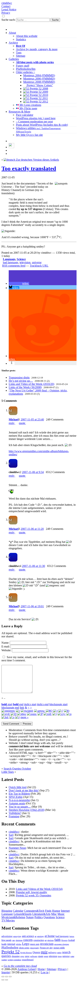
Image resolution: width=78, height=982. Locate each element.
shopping (16, 956)
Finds (48, 910)
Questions (49, 917)
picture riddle (59, 948)
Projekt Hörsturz (26, 953)
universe (37, 262)
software (33, 956)
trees (60, 956)
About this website (26, 35)
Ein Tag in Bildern (19, 793)
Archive (13, 42)
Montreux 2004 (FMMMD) (39, 75)
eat (46, 940)
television (25, 262)
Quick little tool (17, 787)
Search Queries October (17, 768)
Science (21, 259)
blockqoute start (58, 704)
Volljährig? (15, 813)
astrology (40, 936)
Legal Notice (8, 9)
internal (11, 944)
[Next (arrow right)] (6, 979)
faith (57, 940)
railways (52, 952)
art (35, 936)
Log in (44, 972)
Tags (18, 52)
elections (50, 940)
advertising (7, 936)
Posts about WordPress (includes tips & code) (42, 124)
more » (24, 717)
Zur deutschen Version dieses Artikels (37, 159)
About (12, 32)
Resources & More (19, 111)
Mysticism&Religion (13, 917)
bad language (10, 262)
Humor (56, 910)
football (71, 940)
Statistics (21, 39)
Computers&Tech (34, 910)
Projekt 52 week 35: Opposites (33, 895)
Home (41, 969)
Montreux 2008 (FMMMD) (39, 81)
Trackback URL (39, 265)
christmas (19, 940)
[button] (19, 283)
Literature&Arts (41, 914)
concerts (28, 940)
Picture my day (46, 948)
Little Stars (7, 771)
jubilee (18, 944)
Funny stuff (22, 65)
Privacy (5, 12)
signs (22, 956)
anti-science (28, 936)
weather (4, 960)
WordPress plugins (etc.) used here (36, 118)
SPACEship (15, 796)
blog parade (6, 940)
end (18, 704)
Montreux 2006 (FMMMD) (39, 78)
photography (34, 948)
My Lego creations (30, 104)
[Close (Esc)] (2, 976)
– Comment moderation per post (34, 121)
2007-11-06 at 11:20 (32, 528)
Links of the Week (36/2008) (25, 387)
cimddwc (6, 3)
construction (38, 940)
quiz (44, 952)
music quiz (34, 944)
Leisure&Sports (23, 914)
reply (12, 423)
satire (59, 953)
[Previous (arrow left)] (2, 979)
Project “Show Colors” (39, 85)
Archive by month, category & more (37, 49)
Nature (30, 917)
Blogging (6, 910)
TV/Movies (8, 920)
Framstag (14, 816)
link (22, 707)
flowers (64, 940)
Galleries (14, 59)
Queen (36, 952)
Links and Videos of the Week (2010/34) (39, 888)
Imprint (5, 972)
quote (22, 423)
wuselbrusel (28, 959)
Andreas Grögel (26, 969)
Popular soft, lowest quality (31, 892)
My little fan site (29, 134)
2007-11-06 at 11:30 (33, 565)
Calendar (18, 910)
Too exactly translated (28, 168)
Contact (5, 6)
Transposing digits (19, 377)
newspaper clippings (61, 944)
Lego (25, 944)
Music (61, 914)
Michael (14, 419)
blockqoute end (10, 707)
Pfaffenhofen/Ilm (25, 68)
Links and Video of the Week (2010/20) (31, 384)
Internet (65, 910)
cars (13, 940)
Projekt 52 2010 (38, 95)
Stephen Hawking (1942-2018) (26, 809)
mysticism (47, 944)
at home (50, 936)
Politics (38, 917)
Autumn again (17, 803)
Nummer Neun (17, 847)
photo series (24, 948)
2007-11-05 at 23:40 (32, 419)
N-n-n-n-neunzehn (19, 800)
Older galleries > (25, 72)
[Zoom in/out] (10, 976)
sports (46, 956)
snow (27, 956)
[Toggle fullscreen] (6, 976)
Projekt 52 (10, 951)
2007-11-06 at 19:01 (32, 606)
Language (9, 259)
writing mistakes (14, 960)
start (6, 704)
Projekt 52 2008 (38, 88)
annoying (17, 936)
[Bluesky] (11, 147)
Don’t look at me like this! (24, 790)
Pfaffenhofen (9, 947)
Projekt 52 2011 (38, 98)
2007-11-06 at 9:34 (33, 472)
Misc (54, 914)
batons (71, 936)
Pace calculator (24, 114)
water (72, 956)
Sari (11, 834)
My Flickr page (28, 108)
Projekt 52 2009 (38, 91)
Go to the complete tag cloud (20, 965)
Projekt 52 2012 (38, 101)
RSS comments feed (13, 265)
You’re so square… (20, 806)
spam (40, 956)
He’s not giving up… (21, 380)
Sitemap (20, 55)
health (4, 944)
